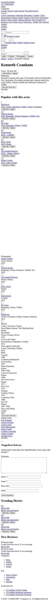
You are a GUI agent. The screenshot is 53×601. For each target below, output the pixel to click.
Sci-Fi (11, 22)
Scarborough (6, 296)
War (40, 22)
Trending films (11, 43)
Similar (30, 56)
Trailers (20, 43)
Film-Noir (34, 18)
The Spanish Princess (9, 277)
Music (15, 20)
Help (8, 579)
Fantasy (27, 18)
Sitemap (9, 582)
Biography (28, 15)
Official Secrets (7, 268)
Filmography (21, 56)
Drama (14, 18)
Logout (4, 47)
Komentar (5, 456)
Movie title (5, 547)
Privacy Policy (11, 575)
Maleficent (5, 314)
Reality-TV (41, 20)
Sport (21, 22)
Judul (3, 491)
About (4, 56)
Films (8, 560)
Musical (21, 20)
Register (4, 45)
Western (46, 22)
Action (3, 15)
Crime (42, 15)
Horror (10, 20)
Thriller (35, 22)
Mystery (28, 20)
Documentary (6, 18)
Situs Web (5, 486)
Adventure (11, 15)
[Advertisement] (26, 193)
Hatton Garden (7, 259)
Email (4, 481)
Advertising (10, 577)
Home (3, 59)
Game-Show (43, 18)
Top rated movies (31, 11)
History (4, 20)
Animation (19, 15)
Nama (4, 477)
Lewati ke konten (8, 2)
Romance (4, 22)
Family (20, 18)
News (34, 20)
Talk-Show (27, 22)
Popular (11, 56)
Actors (32, 43)
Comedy (36, 15)
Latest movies (19, 11)
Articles (26, 43)
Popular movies (7, 11)
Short (16, 22)
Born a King (6, 286)
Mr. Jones (5, 305)
